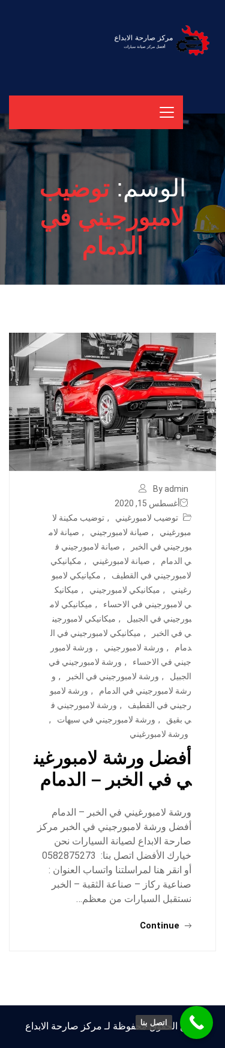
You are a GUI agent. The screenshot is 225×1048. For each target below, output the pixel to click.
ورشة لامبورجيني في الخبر (113, 676)
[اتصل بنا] (196, 1022)
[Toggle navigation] (167, 112)
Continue (161, 925)
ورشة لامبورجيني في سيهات (106, 719)
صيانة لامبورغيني (121, 561)
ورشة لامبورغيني (159, 734)
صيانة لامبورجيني (119, 532)
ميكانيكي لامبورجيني (124, 590)
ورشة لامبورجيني (134, 647)
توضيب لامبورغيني (146, 517)
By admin (170, 489)
